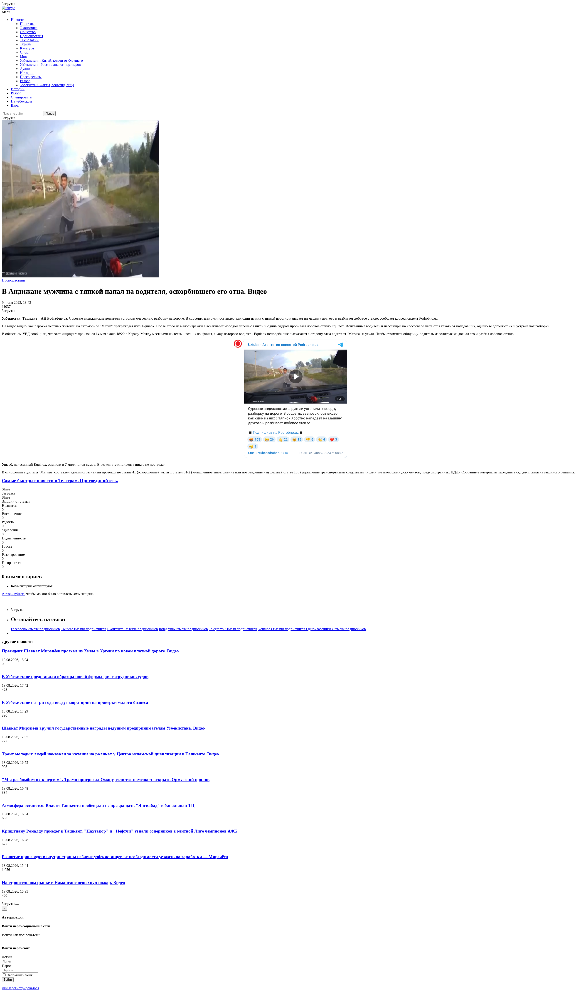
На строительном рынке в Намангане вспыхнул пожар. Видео (63, 882)
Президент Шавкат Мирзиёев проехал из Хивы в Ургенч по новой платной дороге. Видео (90, 651)
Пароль (7, 966)
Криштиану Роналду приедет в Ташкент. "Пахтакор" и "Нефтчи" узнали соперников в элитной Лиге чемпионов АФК (119, 831)
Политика (27, 24)
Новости (17, 20)
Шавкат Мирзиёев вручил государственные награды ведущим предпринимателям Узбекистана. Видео (103, 728)
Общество (28, 32)
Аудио (25, 69)
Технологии (29, 40)
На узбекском (21, 101)
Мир (23, 56)
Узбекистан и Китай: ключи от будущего (51, 60)
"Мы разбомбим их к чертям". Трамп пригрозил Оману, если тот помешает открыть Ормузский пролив (105, 779)
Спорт (25, 52)
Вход (15, 105)
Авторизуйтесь (13, 594)
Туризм (25, 44)
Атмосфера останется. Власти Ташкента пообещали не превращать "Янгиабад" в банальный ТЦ (98, 805)
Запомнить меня (19, 975)
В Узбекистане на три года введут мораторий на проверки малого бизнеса (75, 702)
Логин (7, 957)
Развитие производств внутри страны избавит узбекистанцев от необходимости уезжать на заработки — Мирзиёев (115, 856)
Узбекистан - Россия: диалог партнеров (50, 64)
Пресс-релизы (31, 77)
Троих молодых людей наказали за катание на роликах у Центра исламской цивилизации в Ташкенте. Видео (110, 754)
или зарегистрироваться (20, 988)
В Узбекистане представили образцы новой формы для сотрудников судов (75, 676)
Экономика (28, 28)
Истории (27, 73)
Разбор (25, 81)
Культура (27, 48)
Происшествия (31, 36)
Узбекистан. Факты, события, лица (47, 85)
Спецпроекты (21, 97)
